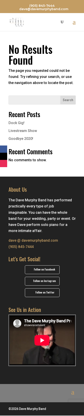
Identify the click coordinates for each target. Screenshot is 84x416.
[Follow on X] (3, 156)
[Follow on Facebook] (3, 149)
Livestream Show (23, 131)
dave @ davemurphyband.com (33, 240)
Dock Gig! (16, 123)
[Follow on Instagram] (3, 163)
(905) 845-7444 (42, 6)
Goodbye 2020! (21, 138)
